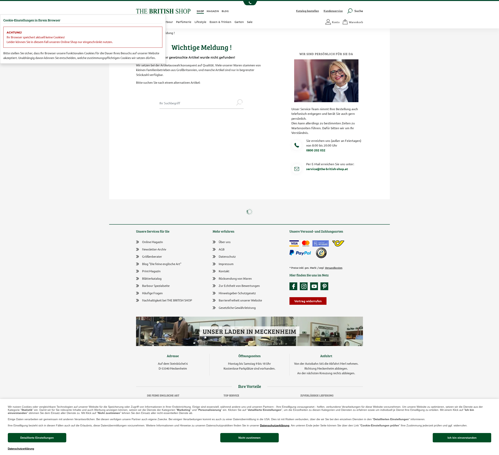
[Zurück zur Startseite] (163, 10)
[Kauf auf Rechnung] (320, 243)
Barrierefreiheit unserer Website (240, 300)
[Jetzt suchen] (239, 103)
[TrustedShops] (321, 253)
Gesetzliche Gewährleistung (237, 307)
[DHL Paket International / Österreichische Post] (338, 243)
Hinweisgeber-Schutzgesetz (237, 293)
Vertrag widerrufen (308, 301)
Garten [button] (239, 22)
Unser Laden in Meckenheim (249, 331)
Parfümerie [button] (183, 22)
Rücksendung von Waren (235, 278)
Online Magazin (152, 242)
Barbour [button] (167, 22)
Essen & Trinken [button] (220, 22)
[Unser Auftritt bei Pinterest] (324, 286)
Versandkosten (333, 268)
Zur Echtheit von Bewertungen (239, 285)
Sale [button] (250, 22)
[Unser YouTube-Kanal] (315, 286)
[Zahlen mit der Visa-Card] (294, 243)
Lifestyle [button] (200, 22)
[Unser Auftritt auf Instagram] (305, 286)
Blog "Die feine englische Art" (161, 264)
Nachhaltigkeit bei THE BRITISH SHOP (167, 300)
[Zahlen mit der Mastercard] (305, 243)
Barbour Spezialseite (156, 285)
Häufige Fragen (152, 293)
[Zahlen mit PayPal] (301, 253)
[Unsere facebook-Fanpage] (294, 286)
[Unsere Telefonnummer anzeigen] (249, 3)
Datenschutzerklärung (274, 425)
